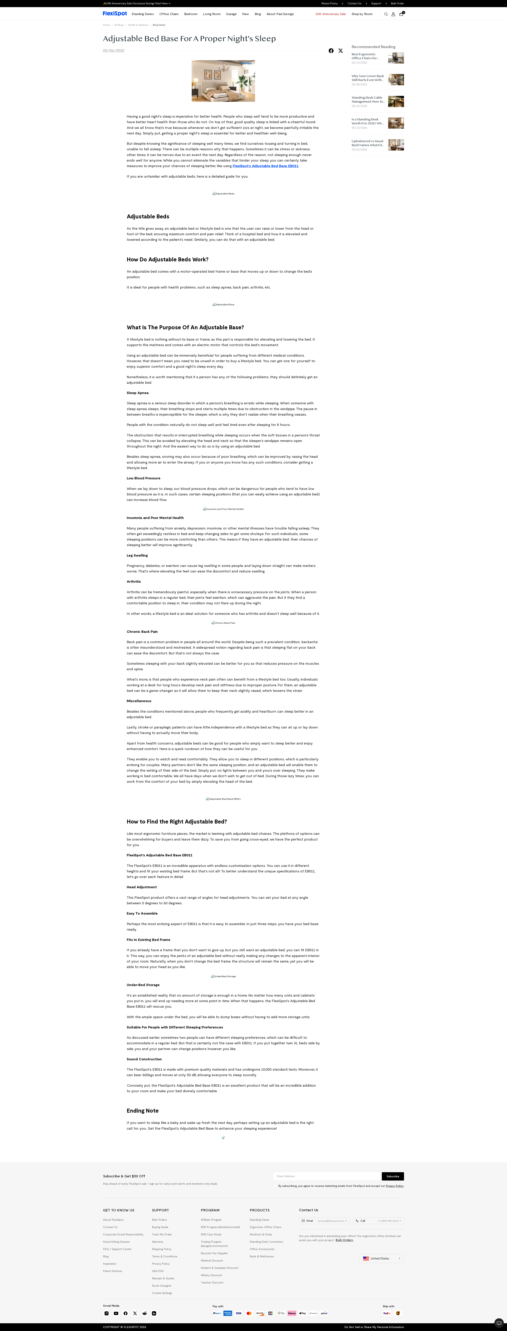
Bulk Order (397, 3)
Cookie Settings (162, 1293)
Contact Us (354, 3)
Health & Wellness (138, 25)
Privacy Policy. (395, 1185)
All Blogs (119, 25)
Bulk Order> (344, 1240)
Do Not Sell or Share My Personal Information (374, 1327)
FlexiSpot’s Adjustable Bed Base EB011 (265, 166)
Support (376, 3)
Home (106, 25)
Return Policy (330, 3)
